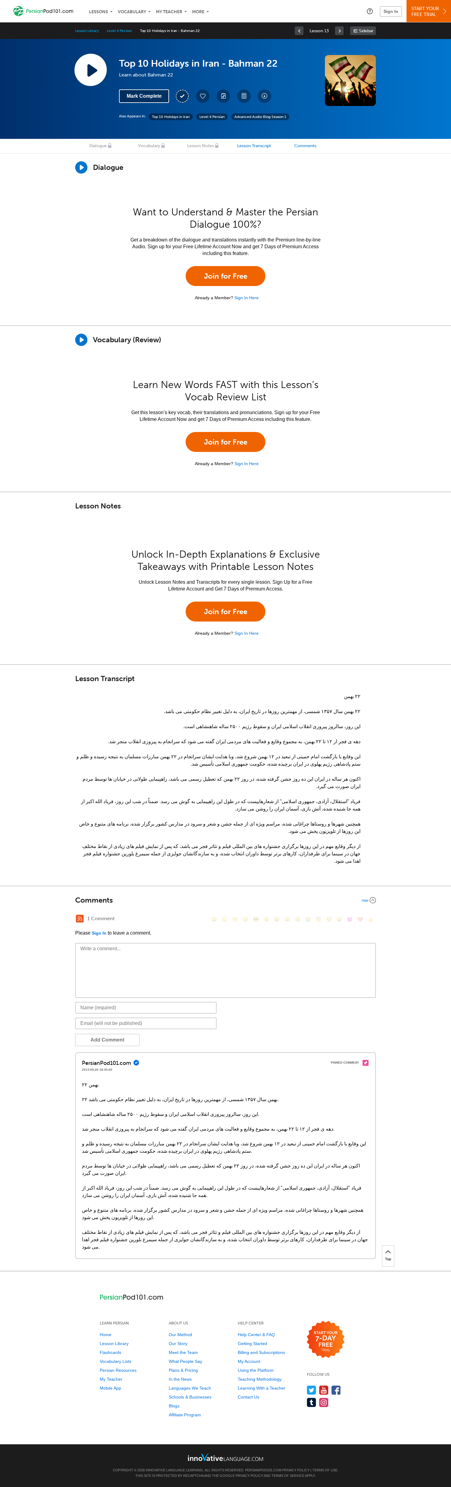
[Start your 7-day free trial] (326, 1340)
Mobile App (110, 1388)
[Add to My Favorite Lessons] (203, 96)
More (198, 11)
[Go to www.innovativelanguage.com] (225, 1457)
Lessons (98, 11)
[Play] (81, 340)
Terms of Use (324, 1470)
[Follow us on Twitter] (311, 1390)
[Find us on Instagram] (324, 1402)
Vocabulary (132, 11)
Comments (305, 145)
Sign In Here (246, 297)
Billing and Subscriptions (261, 1352)
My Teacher (169, 11)
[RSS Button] (79, 918)
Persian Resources (118, 1370)
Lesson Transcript (254, 145)
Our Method (180, 1334)
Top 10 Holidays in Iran (171, 117)
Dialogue (98, 145)
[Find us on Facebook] (336, 1390)
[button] (370, 11)
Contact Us (248, 1397)
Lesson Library (87, 31)
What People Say (185, 1361)
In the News (180, 1379)
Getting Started (252, 1343)
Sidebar (366, 30)
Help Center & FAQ (256, 1334)
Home (105, 1334)
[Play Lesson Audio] (90, 69)
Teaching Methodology (260, 1379)
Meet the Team (183, 1352)
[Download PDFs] (244, 96)
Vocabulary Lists (115, 1361)
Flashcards (110, 1352)
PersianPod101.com (263, 1470)
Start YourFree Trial (425, 11)
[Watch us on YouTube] (324, 1390)
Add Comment (107, 1039)
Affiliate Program (185, 1414)
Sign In (391, 11)
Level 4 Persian (119, 31)
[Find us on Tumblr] (311, 1402)
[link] (299, 30)
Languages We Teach (190, 1388)
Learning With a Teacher (261, 1388)
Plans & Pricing (183, 1370)
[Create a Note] (223, 96)
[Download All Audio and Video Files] (264, 96)
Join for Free (225, 276)
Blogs (174, 1405)
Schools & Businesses (190, 1397)
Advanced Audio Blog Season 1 (260, 117)
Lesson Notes (200, 145)
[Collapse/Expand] (225, 900)
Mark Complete (144, 96)
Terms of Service (288, 1475)
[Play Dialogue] (81, 167)
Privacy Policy (296, 1470)
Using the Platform (256, 1370)
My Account (249, 1361)
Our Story (178, 1343)
